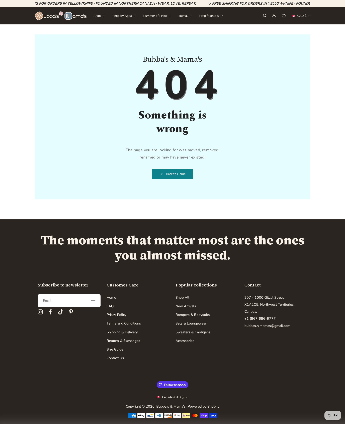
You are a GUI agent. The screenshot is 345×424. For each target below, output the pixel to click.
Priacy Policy (116, 314)
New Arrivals (185, 306)
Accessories (184, 340)
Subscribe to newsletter (63, 285)
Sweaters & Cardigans (192, 332)
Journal (183, 16)
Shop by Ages (122, 16)
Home (111, 297)
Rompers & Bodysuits (192, 314)
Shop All (182, 297)
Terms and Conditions (124, 323)
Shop (97, 16)
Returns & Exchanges (123, 340)
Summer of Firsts (155, 16)
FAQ (110, 306)
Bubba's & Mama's (171, 406)
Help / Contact (209, 16)
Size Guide (115, 349)
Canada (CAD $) (173, 397)
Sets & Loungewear (190, 323)
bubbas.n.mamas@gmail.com (267, 325)
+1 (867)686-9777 (260, 318)
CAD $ (299, 17)
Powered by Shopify (203, 406)
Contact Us (115, 358)
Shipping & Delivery (122, 332)
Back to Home (176, 174)
